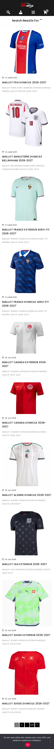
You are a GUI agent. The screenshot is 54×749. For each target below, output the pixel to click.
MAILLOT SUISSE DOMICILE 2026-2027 (26, 703)
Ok (27, 745)
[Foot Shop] (27, 5)
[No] (50, 741)
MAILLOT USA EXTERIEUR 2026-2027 (24, 564)
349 (32, 724)
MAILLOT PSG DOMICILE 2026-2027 (24, 82)
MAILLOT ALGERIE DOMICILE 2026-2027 (26, 495)
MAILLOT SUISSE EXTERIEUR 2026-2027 (26, 635)
